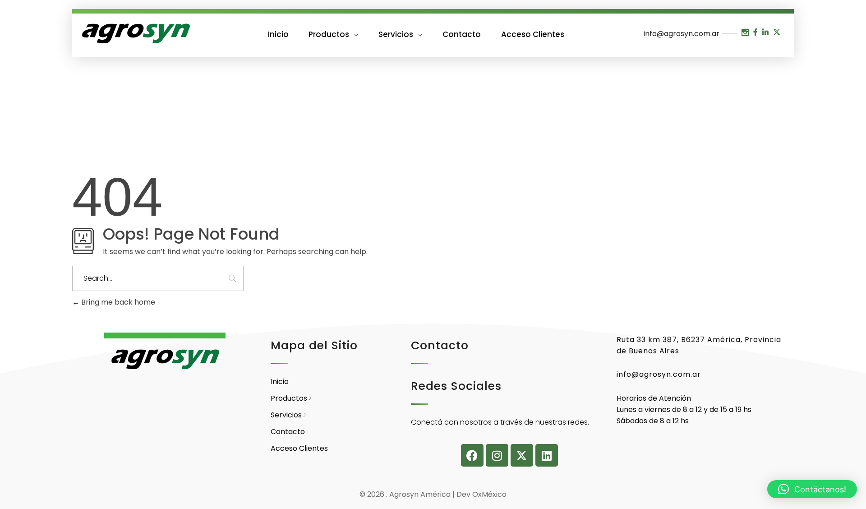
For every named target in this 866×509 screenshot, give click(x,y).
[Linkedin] (546, 455)
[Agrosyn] (135, 33)
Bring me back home (117, 302)
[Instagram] (497, 455)
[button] (812, 489)
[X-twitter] (522, 455)
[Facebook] (472, 455)
